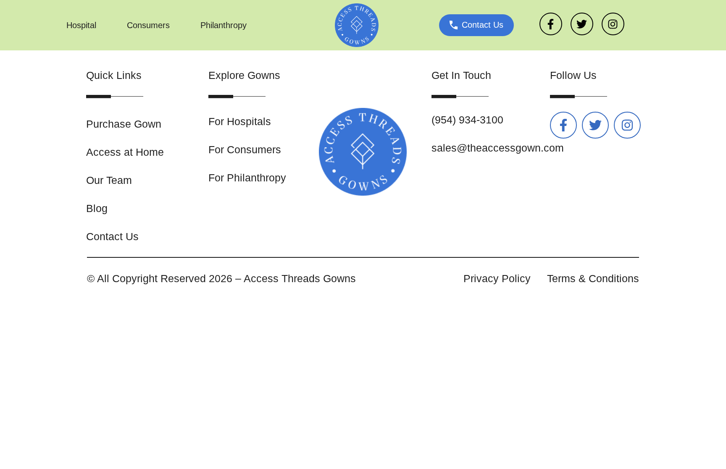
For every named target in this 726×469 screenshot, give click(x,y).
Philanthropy (223, 25)
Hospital (81, 25)
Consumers (148, 25)
